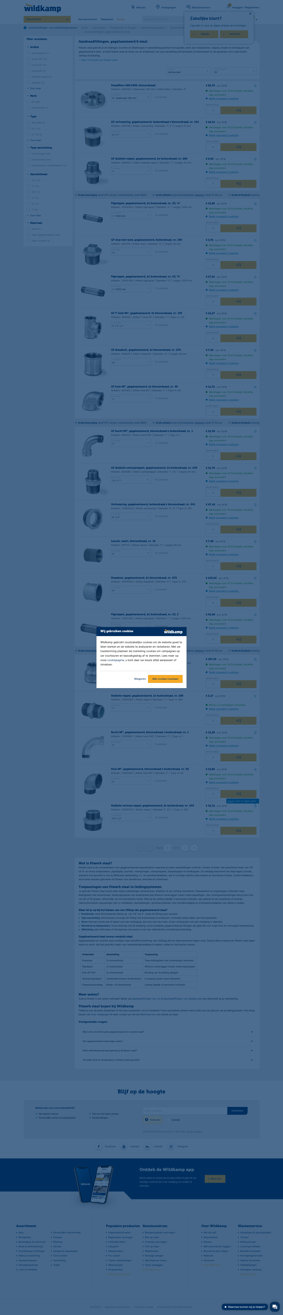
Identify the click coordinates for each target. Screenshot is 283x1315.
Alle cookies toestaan (165, 679)
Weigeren (140, 679)
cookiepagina (115, 660)
